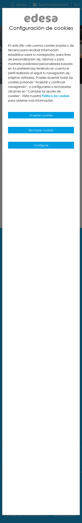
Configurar (41, 145)
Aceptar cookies (41, 115)
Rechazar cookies (41, 130)
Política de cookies (56, 96)
